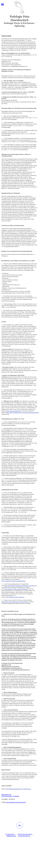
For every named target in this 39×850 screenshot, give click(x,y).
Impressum (11, 836)
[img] (19, 7)
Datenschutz (24, 836)
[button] (19, 825)
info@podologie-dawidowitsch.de (16, 802)
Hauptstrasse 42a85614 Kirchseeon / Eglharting (10, 795)
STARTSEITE (10, 834)
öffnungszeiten (26, 834)
